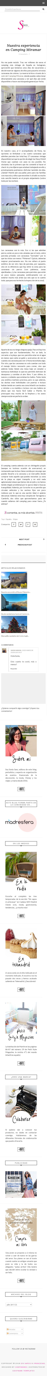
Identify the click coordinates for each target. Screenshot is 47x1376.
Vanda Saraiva (16, 650)
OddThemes (21, 1367)
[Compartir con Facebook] (14, 524)
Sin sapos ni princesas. (33, 1363)
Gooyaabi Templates (24, 1371)
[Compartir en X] (21, 524)
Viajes (15, 519)
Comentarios (13, 1333)
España (9, 519)
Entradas (11, 1329)
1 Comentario (23, 54)
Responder (14, 668)
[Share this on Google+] (28, 524)
